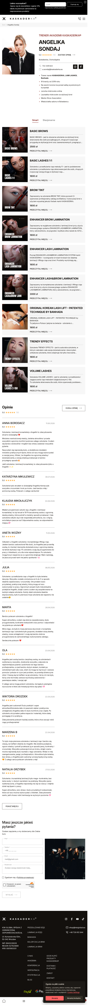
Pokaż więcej (12, 806)
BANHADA (31, 937)
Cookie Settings (73, 992)
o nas (30, 956)
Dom (3, 25)
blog (29, 980)
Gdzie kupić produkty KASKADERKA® (53, 958)
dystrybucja (33, 975)
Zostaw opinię (64, 55)
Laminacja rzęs (34, 932)
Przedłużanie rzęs (36, 927)
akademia (31, 961)
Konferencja (33, 965)
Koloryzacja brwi (36, 942)
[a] (75, 67)
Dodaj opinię (72, 408)
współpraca (33, 970)
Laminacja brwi (34, 947)
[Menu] (84, 18)
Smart (35, 120)
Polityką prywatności (25, 877)
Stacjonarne (49, 120)
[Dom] (4, 1001)
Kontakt (50, 978)
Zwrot (50, 973)
